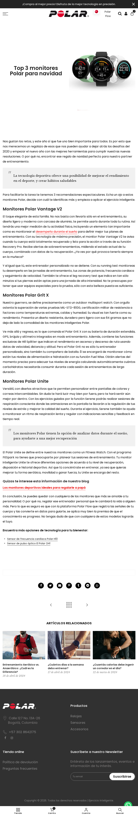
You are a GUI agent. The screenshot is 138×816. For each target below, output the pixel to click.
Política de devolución (20, 762)
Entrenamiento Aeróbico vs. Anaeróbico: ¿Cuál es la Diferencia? (21, 668)
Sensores (77, 722)
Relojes (76, 716)
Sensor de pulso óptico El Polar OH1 (28, 543)
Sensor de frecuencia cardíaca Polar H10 (32, 539)
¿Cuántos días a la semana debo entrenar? (66, 666)
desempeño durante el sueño (56, 232)
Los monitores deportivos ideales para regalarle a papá (44, 488)
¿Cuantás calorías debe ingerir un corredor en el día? (113, 666)
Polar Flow (108, 14)
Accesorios (79, 729)
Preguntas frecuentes (20, 768)
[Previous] (7, 654)
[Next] (130, 654)
